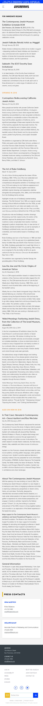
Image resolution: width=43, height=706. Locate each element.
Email (6, 694)
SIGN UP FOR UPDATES (31, 3)
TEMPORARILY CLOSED (21, 2)
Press (6, 676)
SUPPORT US (34, 2)
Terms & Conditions (16, 700)
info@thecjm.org (9, 661)
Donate (7, 682)
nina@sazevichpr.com (11, 612)
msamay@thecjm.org (11, 632)
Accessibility (9, 673)
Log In (6, 670)
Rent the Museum (32, 670)
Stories (7, 679)
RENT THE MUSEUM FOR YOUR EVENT (23, 4)
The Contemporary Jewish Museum (19, 4)
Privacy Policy (29, 700)
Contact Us (30, 676)
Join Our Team (31, 673)
